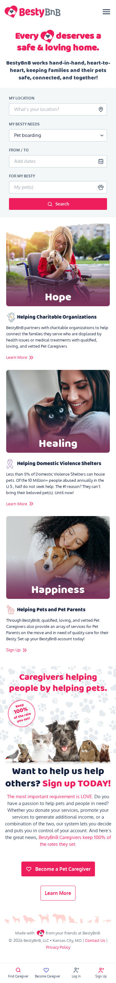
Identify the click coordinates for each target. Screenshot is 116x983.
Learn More (58, 893)
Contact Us (95, 940)
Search (62, 203)
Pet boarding (27, 135)
